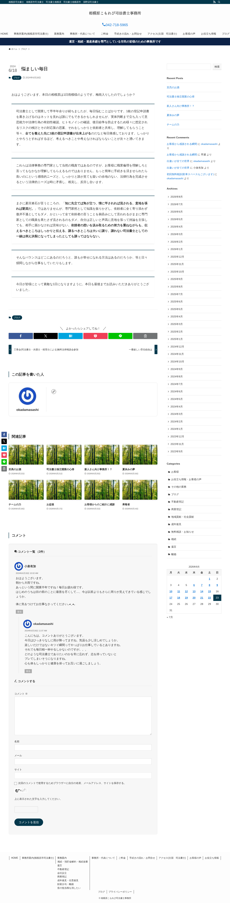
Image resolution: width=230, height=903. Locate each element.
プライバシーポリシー (120, 891)
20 (194, 597)
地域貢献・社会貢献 (182, 516)
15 (209, 591)
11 (178, 591)
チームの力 (173, 124)
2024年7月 (177, 384)
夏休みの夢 (173, 115)
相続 (173, 539)
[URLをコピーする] (145, 336)
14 (201, 591)
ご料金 (122, 858)
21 (201, 597)
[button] (21, 336)
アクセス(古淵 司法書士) (172, 858)
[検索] (219, 2)
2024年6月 (177, 391)
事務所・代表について (103, 858)
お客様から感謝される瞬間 (182, 143)
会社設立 (62, 873)
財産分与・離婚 (65, 884)
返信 (19, 611)
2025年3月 (177, 324)
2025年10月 (177, 271)
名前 (16, 741)
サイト (18, 769)
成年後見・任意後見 (67, 880)
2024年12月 (177, 346)
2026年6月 (177, 211)
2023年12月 (177, 436)
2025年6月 (177, 301)
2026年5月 (177, 219)
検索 (217, 66)
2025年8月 (177, 286)
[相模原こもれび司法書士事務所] (115, 12)
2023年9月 (177, 451)
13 (194, 591)
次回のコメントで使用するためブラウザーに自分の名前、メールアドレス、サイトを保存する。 (72, 783)
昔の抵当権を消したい (69, 888)
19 (186, 597)
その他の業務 (178, 486)
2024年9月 (177, 369)
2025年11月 (177, 264)
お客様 (175, 471)
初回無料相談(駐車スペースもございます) (190, 174)
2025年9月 (177, 279)
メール (18, 755)
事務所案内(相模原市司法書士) (38, 858)
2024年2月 (177, 421)
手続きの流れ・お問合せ (142, 858)
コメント (21, 693)
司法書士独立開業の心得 (180, 96)
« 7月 (170, 617)
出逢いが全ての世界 (178, 161)
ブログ (17, 78)
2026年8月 (177, 196)
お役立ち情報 (212, 858)
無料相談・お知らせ (182, 531)
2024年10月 (177, 361)
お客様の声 (195, 858)
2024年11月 (177, 354)
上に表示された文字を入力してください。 (38, 798)
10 (170, 591)
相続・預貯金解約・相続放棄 (73, 861)
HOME (14, 858)
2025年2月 (177, 331)
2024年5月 (177, 399)
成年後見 (176, 524)
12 (186, 591)
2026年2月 (177, 241)
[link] (53, 391)
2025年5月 (177, 309)
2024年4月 (177, 406)
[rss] (214, 2)
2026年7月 (177, 204)
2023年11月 (177, 444)
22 (209, 597)
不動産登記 (177, 501)
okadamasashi (27, 410)
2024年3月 (177, 414)
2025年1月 (177, 339)
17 (170, 597)
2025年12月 (177, 256)
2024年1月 (177, 428)
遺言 (173, 546)
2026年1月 (177, 249)
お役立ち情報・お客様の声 (186, 479)
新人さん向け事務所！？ (180, 105)
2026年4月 (177, 226)
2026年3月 (177, 234)
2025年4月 (177, 316)
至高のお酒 (173, 87)
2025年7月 (177, 294)
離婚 (173, 554)
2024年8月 (177, 376)
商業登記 (176, 509)
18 (178, 597)
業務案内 (62, 858)
